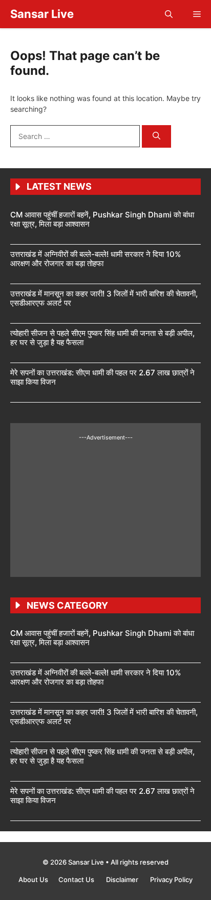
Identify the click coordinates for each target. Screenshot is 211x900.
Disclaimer (123, 879)
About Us (33, 879)
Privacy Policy (171, 879)
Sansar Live (42, 14)
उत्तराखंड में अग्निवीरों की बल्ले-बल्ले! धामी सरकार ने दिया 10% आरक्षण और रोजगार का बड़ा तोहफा (95, 258)
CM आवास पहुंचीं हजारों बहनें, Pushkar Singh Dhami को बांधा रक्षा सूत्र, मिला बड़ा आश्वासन (102, 219)
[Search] (156, 136)
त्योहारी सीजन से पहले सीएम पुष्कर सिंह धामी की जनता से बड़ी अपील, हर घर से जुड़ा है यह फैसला (102, 337)
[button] (169, 14)
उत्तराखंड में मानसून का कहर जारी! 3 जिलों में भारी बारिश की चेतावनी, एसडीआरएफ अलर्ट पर (104, 298)
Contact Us (77, 879)
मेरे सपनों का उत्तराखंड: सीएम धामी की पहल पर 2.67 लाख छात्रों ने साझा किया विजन (102, 377)
